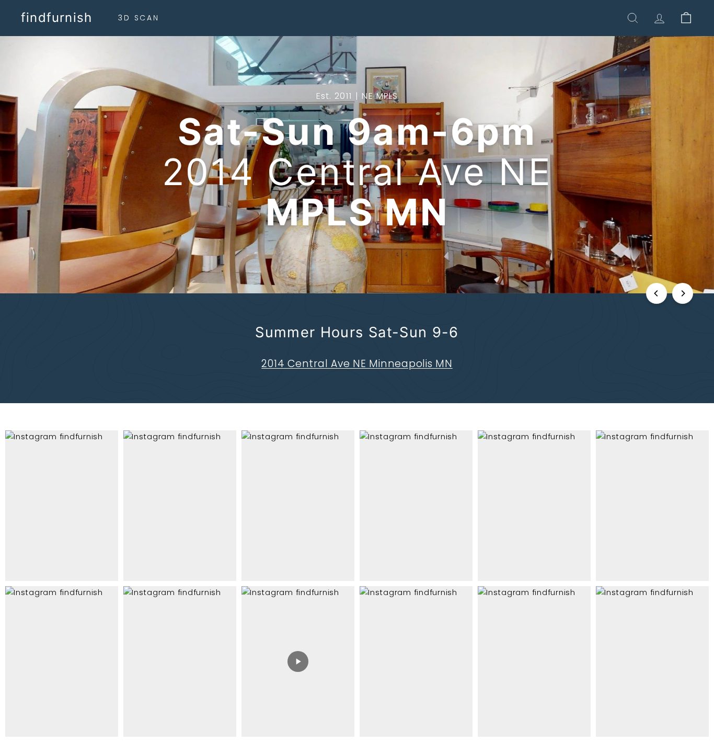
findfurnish (56, 18)
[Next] (682, 293)
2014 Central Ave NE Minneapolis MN (357, 364)
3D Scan (138, 18)
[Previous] (656, 293)
